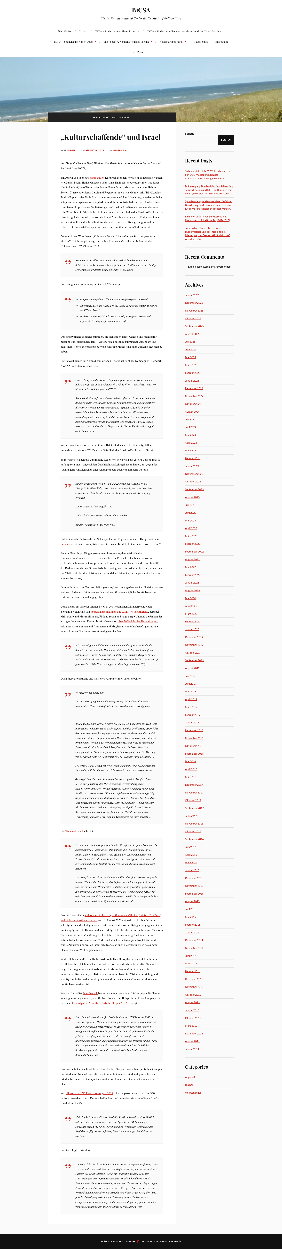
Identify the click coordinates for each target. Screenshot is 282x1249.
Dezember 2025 (194, 302)
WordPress (128, 1241)
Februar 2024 (192, 458)
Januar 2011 (192, 1048)
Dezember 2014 (194, 940)
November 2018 (194, 738)
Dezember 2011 (194, 1033)
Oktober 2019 (193, 652)
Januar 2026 (192, 294)
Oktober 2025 (193, 318)
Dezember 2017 (194, 784)
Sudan (64, 544)
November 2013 (194, 986)
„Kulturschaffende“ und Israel (111, 137)
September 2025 (194, 326)
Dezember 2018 (194, 730)
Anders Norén (172, 1241)
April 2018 (191, 769)
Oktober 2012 (193, 1017)
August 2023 (192, 497)
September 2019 (194, 660)
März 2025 (191, 364)
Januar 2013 (192, 1010)
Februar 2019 (192, 714)
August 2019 (192, 668)
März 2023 (191, 535)
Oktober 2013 (193, 994)
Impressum (221, 41)
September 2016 (194, 839)
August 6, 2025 (94, 150)
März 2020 (191, 613)
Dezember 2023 (194, 473)
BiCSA (141, 10)
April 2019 (191, 699)
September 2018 (194, 753)
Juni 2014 (190, 955)
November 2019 (194, 644)
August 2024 (192, 411)
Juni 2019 (190, 683)
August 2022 (192, 559)
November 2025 (194, 310)
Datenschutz (201, 41)
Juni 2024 (190, 427)
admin (71, 150)
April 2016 (191, 854)
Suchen (189, 133)
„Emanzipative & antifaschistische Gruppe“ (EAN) (101, 1003)
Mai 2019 (190, 691)
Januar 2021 (192, 582)
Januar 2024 (192, 465)
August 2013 (192, 1002)
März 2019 (191, 706)
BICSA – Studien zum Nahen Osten (73, 41)
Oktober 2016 (193, 831)
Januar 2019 (192, 722)
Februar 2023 (192, 543)
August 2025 (192, 333)
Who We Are (65, 31)
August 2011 (192, 1041)
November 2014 (194, 947)
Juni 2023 (190, 512)
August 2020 (192, 590)
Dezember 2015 (194, 878)
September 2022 (194, 551)
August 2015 (192, 901)
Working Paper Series (171, 41)
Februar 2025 (192, 372)
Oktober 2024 (193, 403)
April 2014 (191, 963)
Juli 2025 (190, 341)
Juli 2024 (190, 419)
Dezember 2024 (194, 388)
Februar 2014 (192, 971)
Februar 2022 (192, 574)
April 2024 (191, 442)
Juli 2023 (190, 504)
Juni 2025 (190, 349)
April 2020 (191, 605)
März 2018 (191, 776)
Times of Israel (74, 831)
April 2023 (191, 528)
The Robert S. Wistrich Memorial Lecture (126, 41)
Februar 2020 (192, 621)
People (141, 52)
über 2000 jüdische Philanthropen (137, 621)
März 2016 (191, 862)
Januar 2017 (192, 815)
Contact (83, 31)
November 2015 (194, 885)
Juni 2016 (190, 846)
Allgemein (119, 150)
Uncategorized (193, 1092)
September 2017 (194, 807)
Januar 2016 (192, 870)
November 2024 (194, 396)
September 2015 (194, 893)
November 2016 (194, 823)
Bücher (189, 1084)
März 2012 (191, 1025)
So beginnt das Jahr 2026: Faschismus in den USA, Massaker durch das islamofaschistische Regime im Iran (207, 174)
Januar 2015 (192, 932)
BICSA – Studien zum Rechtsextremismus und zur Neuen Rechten (184, 31)
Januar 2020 (192, 629)
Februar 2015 (192, 924)
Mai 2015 (190, 916)
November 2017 (194, 792)
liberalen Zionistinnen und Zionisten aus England (119, 611)
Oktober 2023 (193, 481)
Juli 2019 (190, 675)
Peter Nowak (90, 993)
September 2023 (194, 489)
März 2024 (191, 450)
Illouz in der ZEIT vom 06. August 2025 (89, 1093)
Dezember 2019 (194, 637)
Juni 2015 (190, 909)
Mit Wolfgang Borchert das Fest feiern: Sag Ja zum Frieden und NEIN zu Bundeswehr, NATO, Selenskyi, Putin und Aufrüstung (209, 189)
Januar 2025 (192, 380)
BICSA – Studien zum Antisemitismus (116, 31)
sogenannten (97, 177)
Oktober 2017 (193, 800)
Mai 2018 (190, 761)
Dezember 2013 (194, 978)
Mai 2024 (190, 434)
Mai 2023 (190, 520)
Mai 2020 (190, 598)
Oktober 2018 (193, 745)
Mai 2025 (190, 357)
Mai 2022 (190, 566)
